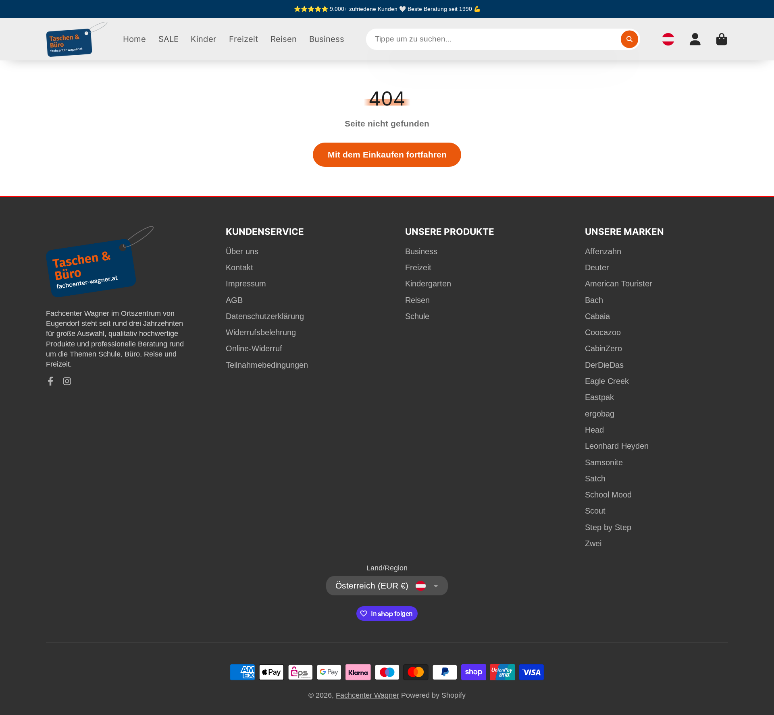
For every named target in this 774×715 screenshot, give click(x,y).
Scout (595, 510)
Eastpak (599, 397)
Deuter (597, 267)
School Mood (608, 494)
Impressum (246, 283)
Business (326, 39)
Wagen (722, 39)
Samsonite (604, 462)
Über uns (242, 251)
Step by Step (608, 527)
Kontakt (239, 267)
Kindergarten (428, 283)
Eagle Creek (607, 381)
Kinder (203, 39)
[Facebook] (50, 381)
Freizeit (243, 39)
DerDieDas (604, 365)
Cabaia (597, 316)
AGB (234, 300)
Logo (77, 39)
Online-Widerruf (254, 348)
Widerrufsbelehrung (261, 332)
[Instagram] (67, 381)
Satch (595, 478)
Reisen (283, 39)
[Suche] (629, 39)
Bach (594, 300)
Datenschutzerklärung (265, 316)
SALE (168, 39)
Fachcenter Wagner (367, 695)
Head (594, 429)
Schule (417, 316)
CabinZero (603, 348)
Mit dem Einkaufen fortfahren (387, 154)
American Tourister (618, 283)
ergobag (599, 413)
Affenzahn (603, 251)
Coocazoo (603, 332)
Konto (695, 39)
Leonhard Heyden (617, 445)
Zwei (593, 543)
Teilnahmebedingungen (267, 365)
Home (134, 39)
